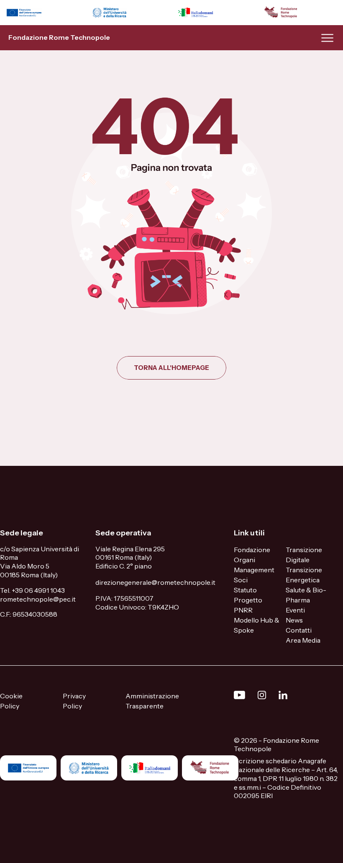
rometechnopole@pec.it (38, 599)
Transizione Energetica (304, 575)
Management (254, 570)
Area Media (303, 640)
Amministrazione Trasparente (152, 701)
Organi (244, 560)
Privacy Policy (74, 701)
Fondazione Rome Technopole (59, 37)
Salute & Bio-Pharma (306, 595)
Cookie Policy (11, 701)
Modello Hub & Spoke (256, 625)
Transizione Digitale (304, 554)
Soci (241, 580)
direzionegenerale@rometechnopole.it (155, 582)
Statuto (245, 590)
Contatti (299, 630)
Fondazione (252, 549)
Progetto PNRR (248, 605)
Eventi (295, 610)
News (294, 620)
